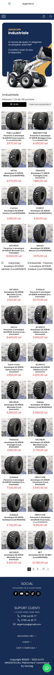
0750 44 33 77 (28, 620)
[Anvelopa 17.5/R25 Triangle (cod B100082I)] (40, 158)
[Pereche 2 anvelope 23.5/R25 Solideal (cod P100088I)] (40, 274)
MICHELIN (13, 245)
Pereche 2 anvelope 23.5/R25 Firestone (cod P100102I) (40, 519)
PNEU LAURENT (14, 132)
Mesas (40, 245)
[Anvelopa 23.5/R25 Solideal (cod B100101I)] (13, 502)
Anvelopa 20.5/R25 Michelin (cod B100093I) (13, 407)
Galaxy (40, 402)
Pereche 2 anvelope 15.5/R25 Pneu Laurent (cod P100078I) (13, 138)
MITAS (14, 170)
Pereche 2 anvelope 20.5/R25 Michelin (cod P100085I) (13, 250)
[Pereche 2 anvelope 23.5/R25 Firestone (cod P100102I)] (40, 502)
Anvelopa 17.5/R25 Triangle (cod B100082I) (40, 175)
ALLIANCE (40, 327)
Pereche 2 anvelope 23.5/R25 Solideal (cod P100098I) (13, 482)
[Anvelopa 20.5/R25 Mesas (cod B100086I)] (40, 233)
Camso (14, 208)
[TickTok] (32, 593)
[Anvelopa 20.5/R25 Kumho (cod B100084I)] (40, 195)
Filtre (15, 104)
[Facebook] (15, 593)
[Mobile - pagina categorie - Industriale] (27, 56)
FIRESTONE (40, 477)
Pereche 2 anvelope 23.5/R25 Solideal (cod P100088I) (40, 294)
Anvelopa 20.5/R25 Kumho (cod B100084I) (40, 212)
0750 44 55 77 (29, 616)
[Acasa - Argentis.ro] (27, 6)
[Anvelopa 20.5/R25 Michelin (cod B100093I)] (13, 389)
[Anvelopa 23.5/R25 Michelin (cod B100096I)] (40, 427)
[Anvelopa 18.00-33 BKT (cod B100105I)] (40, 540)
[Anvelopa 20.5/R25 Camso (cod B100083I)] (13, 195)
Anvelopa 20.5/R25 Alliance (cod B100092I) (40, 369)
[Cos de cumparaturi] (44, 16)
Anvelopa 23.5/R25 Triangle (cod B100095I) (13, 444)
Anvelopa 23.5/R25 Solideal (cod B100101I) (13, 518)
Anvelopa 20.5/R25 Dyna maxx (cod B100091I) (13, 369)
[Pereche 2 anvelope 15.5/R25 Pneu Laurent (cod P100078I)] (13, 120)
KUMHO (40, 208)
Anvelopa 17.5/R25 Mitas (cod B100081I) (13, 174)
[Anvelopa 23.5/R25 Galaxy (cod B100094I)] (40, 389)
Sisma (14, 327)
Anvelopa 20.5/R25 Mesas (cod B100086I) (40, 249)
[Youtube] (21, 593)
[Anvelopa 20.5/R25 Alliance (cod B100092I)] (40, 352)
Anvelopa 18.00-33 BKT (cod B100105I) (40, 556)
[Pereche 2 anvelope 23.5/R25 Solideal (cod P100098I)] (13, 464)
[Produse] (3, 17)
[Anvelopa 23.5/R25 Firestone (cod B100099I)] (40, 464)
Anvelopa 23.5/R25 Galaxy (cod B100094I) (40, 406)
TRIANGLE (40, 170)
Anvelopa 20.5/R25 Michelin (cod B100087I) (13, 294)
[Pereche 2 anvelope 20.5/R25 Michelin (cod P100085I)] (13, 233)
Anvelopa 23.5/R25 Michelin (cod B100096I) (40, 444)
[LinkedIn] (27, 593)
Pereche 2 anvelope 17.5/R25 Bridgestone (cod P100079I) (40, 138)
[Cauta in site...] (51, 16)
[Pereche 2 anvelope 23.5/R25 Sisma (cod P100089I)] (13, 314)
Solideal (40, 289)
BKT (40, 552)
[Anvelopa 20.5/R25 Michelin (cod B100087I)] (13, 274)
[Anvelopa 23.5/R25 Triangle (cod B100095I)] (13, 427)
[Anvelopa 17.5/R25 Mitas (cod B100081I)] (13, 158)
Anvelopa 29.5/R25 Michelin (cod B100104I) (13, 557)
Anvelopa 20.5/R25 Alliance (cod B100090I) (40, 332)
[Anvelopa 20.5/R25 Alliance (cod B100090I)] (40, 314)
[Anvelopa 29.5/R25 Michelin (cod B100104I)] (13, 540)
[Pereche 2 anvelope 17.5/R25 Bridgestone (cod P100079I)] (40, 120)
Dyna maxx (14, 364)
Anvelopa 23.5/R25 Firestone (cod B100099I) (40, 482)
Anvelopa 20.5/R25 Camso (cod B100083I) (13, 212)
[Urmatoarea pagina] (48, 569)
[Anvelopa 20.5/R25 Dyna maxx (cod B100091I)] (13, 352)
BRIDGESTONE (40, 132)
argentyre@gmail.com (28, 624)
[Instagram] (38, 593)
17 (43, 569)
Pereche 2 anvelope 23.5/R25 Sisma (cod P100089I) (13, 332)
